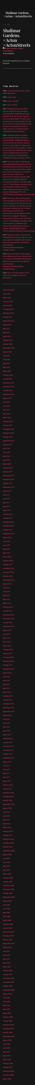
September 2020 (8, 348)
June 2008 (6, 909)
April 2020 (6, 367)
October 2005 (7, 1032)
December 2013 (8, 657)
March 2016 (7, 557)
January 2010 (7, 835)
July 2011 (6, 766)
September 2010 (8, 804)
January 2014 (7, 653)
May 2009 (6, 866)
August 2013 (7, 673)
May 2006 (6, 1005)
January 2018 (7, 472)
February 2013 (8, 696)
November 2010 (8, 797)
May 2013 (6, 684)
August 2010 (7, 808)
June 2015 (6, 592)
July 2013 (6, 677)
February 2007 (8, 971)
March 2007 (7, 967)
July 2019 (6, 402)
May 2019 (6, 410)
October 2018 (7, 437)
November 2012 (8, 708)
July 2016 (6, 541)
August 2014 (7, 630)
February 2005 (8, 1063)
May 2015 (6, 595)
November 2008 (8, 889)
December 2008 (8, 886)
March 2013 (7, 692)
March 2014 (7, 646)
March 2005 (7, 1060)
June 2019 (6, 406)
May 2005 (6, 1052)
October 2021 (7, 317)
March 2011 (7, 781)
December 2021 (8, 309)
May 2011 (6, 773)
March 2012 (7, 735)
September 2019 (8, 394)
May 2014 (6, 638)
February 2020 (8, 375)
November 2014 (8, 619)
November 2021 (8, 313)
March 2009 (7, 874)
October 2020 (7, 344)
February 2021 (8, 340)
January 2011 (7, 789)
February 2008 (8, 924)
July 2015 (6, 588)
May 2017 (6, 503)
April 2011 (6, 777)
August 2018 (7, 445)
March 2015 (7, 603)
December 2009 (8, 839)
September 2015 (8, 580)
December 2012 (8, 704)
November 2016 (8, 526)
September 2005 (8, 1036)
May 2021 (6, 329)
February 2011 (8, 785)
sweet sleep (11, 97)
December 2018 (8, 429)
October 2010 (7, 800)
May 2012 (6, 727)
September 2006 (8, 990)
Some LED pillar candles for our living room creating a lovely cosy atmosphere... (16, 275)
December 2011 (8, 746)
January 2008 (7, 928)
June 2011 (6, 769)
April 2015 (6, 599)
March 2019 (7, 418)
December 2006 (8, 978)
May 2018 (6, 456)
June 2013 (6, 681)
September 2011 (8, 758)
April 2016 (6, 553)
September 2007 (8, 944)
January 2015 (7, 611)
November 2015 (8, 572)
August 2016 (7, 537)
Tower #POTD (12, 105)
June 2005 (6, 1048)
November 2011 (8, 750)
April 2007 (6, 963)
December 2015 (8, 568)
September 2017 (8, 487)
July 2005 (6, 1044)
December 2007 (8, 932)
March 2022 (7, 298)
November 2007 (8, 936)
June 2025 (6, 294)
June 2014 (6, 634)
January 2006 (7, 1021)
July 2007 (6, 951)
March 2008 (7, 920)
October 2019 (7, 390)
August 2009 (7, 855)
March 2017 (7, 510)
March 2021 (7, 336)
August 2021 (7, 325)
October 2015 (7, 576)
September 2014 (8, 626)
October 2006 (7, 986)
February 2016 (8, 561)
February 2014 (8, 650)
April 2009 (6, 870)
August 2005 (7, 1040)
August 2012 (7, 715)
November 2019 (8, 387)
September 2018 (8, 441)
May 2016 (6, 549)
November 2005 (8, 1029)
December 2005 (8, 1025)
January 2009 (7, 882)
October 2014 (7, 623)
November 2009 (8, 843)
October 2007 (7, 940)
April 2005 (6, 1056)
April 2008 (6, 916)
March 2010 (7, 827)
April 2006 (6, 1009)
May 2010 (6, 820)
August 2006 (7, 994)
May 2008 (6, 913)
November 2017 (8, 479)
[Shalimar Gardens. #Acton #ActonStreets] (17, 50)
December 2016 (8, 522)
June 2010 (6, 816)
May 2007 (6, 959)
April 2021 (6, 332)
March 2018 (7, 464)
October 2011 (7, 754)
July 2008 (6, 905)
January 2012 (7, 742)
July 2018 (6, 448)
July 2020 (6, 356)
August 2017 (7, 491)
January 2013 (7, 700)
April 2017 (6, 507)
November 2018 (8, 433)
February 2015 (8, 607)
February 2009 (8, 878)
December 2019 (8, 383)
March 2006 (7, 1013)
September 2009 (8, 851)
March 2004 (7, 1079)
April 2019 (6, 414)
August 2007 (7, 947)
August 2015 (7, 584)
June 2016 (6, 545)
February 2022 (8, 302)
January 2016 (7, 565)
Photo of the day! (13, 101)
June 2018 (6, 452)
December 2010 (8, 793)
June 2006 (6, 1002)
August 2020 (7, 352)
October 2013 (7, 665)
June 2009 (6, 862)
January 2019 (7, 425)
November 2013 (8, 661)
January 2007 (7, 974)
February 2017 (8, 514)
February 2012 (8, 739)
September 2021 (8, 321)
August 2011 (7, 762)
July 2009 (6, 858)
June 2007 (6, 955)
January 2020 (7, 379)
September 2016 (8, 534)
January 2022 (7, 305)
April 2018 (6, 460)
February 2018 (8, 468)
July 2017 (6, 495)
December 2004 (8, 1071)
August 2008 (7, 901)
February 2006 (8, 1017)
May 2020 (6, 363)
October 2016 (7, 530)
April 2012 (6, 731)
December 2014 (8, 615)
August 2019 (7, 398)
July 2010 (6, 812)
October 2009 (7, 847)
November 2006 (8, 982)
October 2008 (7, 893)
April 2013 (6, 688)
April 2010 (6, 824)
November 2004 (8, 1075)
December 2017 (8, 476)
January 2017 (7, 518)
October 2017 (7, 483)
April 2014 (6, 642)
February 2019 (8, 421)
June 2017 (6, 499)
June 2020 (6, 360)
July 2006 (6, 998)
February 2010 (8, 831)
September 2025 (8, 290)
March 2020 (7, 371)
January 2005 (7, 1067)
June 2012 (6, 723)
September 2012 (8, 711)
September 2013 (8, 669)
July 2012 (6, 719)
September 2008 (8, 897)
